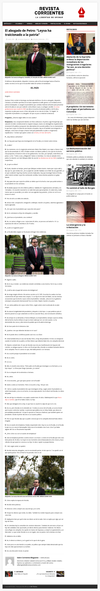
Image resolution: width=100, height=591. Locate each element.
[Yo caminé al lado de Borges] (81, 184)
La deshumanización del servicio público (79, 149)
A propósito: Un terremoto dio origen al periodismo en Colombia (80, 109)
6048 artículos (45, 558)
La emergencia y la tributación (76, 226)
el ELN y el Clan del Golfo (42, 133)
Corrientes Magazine (23, 39)
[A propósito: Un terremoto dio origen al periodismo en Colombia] (81, 103)
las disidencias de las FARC (47, 158)
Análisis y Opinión (41, 23)
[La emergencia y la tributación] (81, 221)
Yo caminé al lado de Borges (81, 188)
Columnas (18, 23)
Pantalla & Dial (55, 23)
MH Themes (34, 586)
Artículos (7, 23)
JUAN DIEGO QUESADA (12, 92)
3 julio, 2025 (11, 39)
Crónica (29, 23)
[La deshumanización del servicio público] (81, 145)
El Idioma (67, 23)
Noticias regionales (80, 23)
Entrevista (42, 39)
